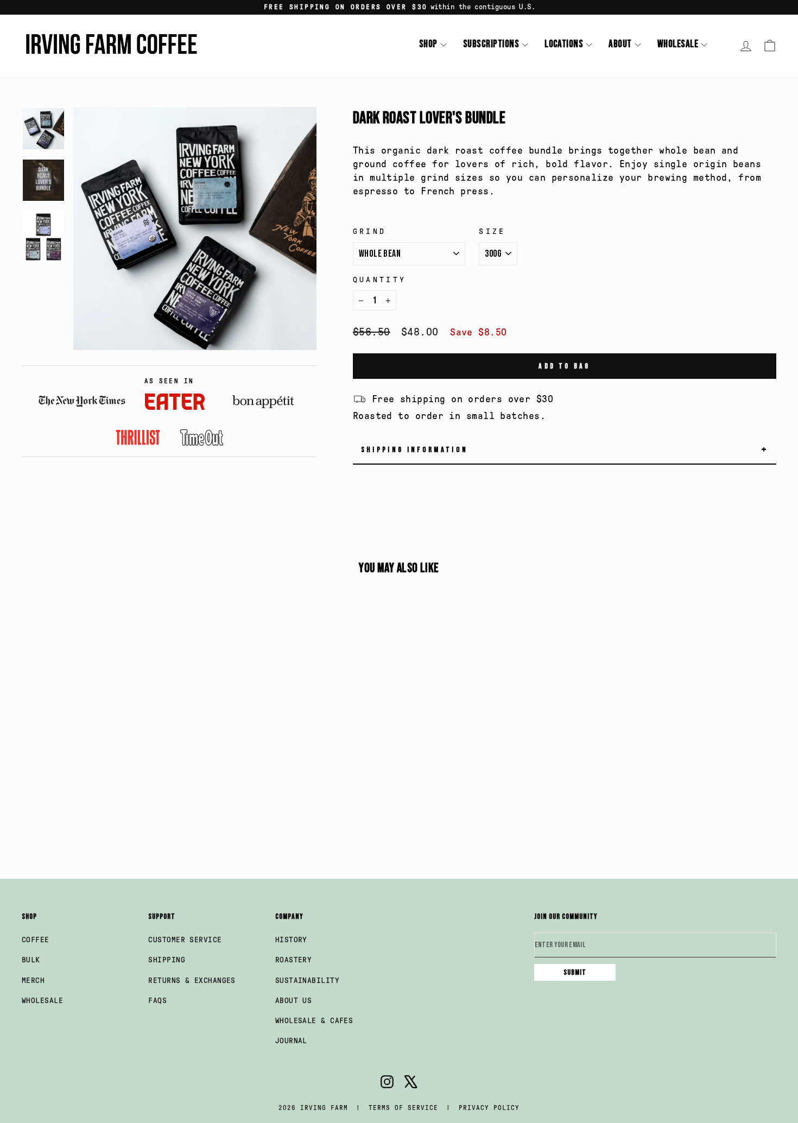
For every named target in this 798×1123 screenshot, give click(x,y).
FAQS (157, 1001)
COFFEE (35, 940)
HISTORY (291, 940)
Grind (370, 231)
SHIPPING (166, 960)
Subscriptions (491, 44)
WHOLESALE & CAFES (314, 1021)
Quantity (380, 279)
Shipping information (565, 450)
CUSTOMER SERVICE (184, 940)
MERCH (33, 980)
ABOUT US (293, 1001)
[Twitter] (410, 1083)
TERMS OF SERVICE (403, 1108)
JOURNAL (291, 1041)
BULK (31, 960)
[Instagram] (387, 1083)
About (620, 44)
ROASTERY (293, 960)
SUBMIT (574, 972)
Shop (428, 44)
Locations (563, 44)
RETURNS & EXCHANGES (192, 980)
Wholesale (677, 44)
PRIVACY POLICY (489, 1108)
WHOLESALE (42, 1001)
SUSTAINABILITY (307, 980)
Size (492, 231)
